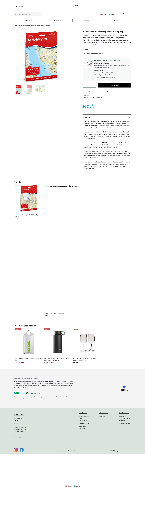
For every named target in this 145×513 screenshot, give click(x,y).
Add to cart (114, 85)
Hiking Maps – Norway (43, 25)
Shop (16, 25)
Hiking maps (28, 20)
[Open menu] (130, 5)
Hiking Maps (32, 25)
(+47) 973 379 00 (19, 431)
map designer (35, 385)
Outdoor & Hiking (23, 25)
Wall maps (116, 20)
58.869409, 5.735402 (20, 427)
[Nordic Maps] (89, 106)
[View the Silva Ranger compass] (88, 64)
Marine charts (57, 20)
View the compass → (99, 70)
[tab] (107, 117)
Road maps (87, 20)
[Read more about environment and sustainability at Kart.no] (19, 393)
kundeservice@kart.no (20, 429)
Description (87, 117)
